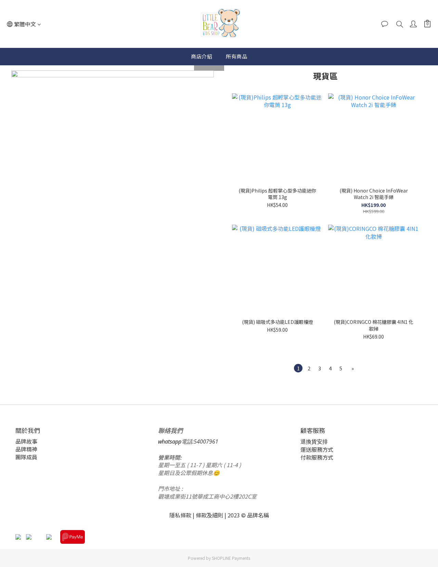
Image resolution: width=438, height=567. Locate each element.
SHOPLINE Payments (231, 558)
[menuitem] (298, 368)
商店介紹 (201, 56)
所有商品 (236, 56)
